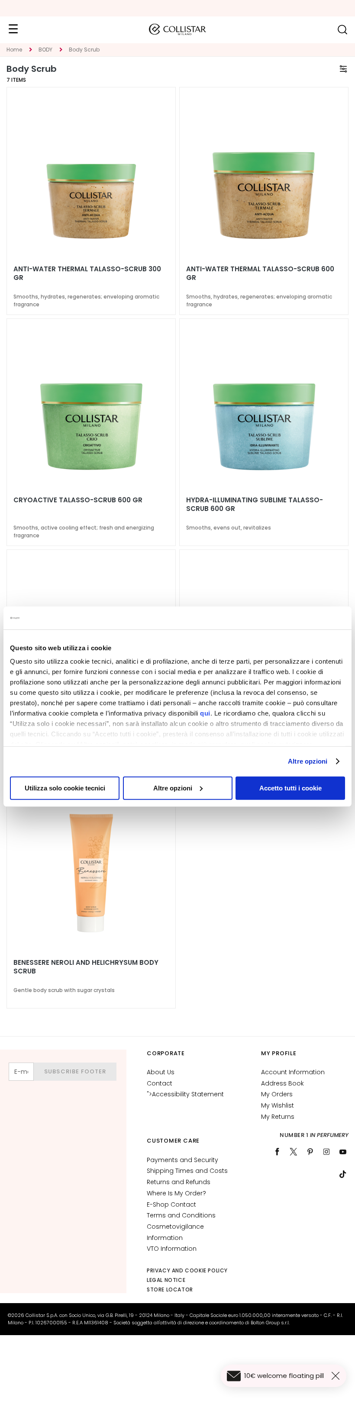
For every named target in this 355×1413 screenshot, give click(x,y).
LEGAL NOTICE (166, 1280)
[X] (293, 1151)
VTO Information (172, 1248)
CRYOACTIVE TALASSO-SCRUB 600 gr (77, 500)
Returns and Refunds (178, 1182)
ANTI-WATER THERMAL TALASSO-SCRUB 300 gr (87, 273)
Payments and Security (182, 1160)
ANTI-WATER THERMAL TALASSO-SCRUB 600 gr (260, 273)
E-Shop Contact (171, 1204)
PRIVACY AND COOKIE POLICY (187, 1270)
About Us (160, 1072)
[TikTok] (343, 1174)
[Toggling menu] (12, 29)
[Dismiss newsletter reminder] (337, 1375)
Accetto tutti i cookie (290, 787)
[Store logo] (177, 29)
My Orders (277, 1094)
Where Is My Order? (176, 1193)
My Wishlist (277, 1105)
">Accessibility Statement (185, 1094)
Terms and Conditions (181, 1215)
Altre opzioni (307, 761)
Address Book (282, 1083)
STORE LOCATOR (170, 1289)
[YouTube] (343, 1151)
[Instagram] (326, 1151)
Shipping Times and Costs (187, 1170)
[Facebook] (277, 1151)
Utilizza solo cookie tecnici (65, 787)
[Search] (342, 29)
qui (205, 713)
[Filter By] (343, 69)
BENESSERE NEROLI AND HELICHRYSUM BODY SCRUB (85, 967)
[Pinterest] (310, 1151)
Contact (159, 1083)
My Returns (277, 1116)
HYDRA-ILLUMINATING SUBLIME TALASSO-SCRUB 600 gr (254, 504)
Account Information (293, 1072)
